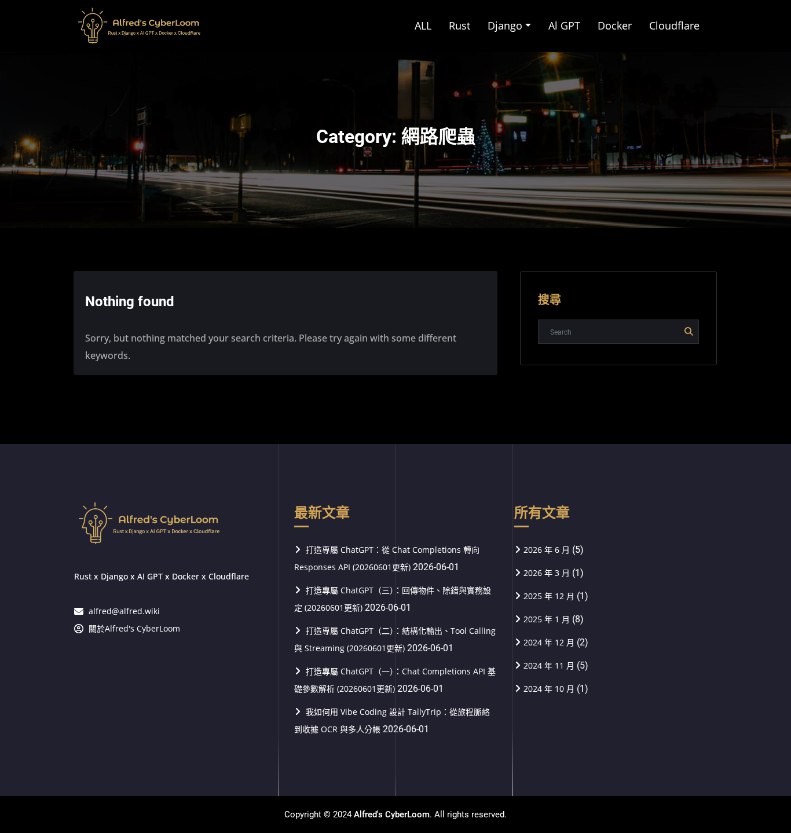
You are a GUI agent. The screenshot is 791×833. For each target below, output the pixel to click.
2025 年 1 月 (546, 619)
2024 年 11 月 (548, 665)
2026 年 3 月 (546, 572)
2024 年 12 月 (548, 642)
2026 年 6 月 (546, 549)
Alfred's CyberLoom (392, 814)
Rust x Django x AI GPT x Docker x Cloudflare (161, 576)
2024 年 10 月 (548, 688)
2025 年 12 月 (548, 595)
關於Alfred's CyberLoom (134, 628)
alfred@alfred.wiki (124, 611)
